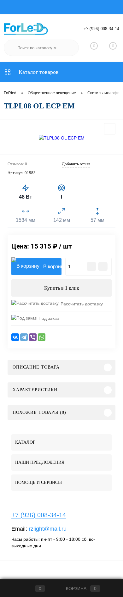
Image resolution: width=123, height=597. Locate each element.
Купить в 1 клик (61, 288)
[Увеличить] (61, 137)
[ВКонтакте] (15, 337)
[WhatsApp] (41, 337)
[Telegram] (24, 337)
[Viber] (33, 337)
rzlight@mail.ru (48, 529)
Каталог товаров (38, 72)
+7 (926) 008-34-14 (101, 28)
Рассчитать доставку (82, 303)
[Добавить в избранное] (109, 128)
